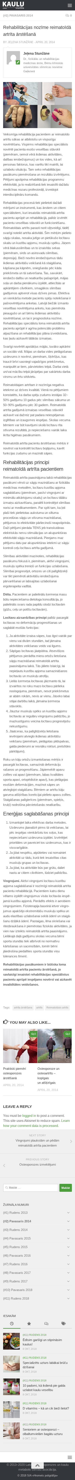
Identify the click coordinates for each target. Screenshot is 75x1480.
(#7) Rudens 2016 (15, 1264)
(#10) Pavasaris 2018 (17, 1290)
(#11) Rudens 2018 (16, 1298)
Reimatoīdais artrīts (57, 1007)
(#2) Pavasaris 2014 (18, 15)
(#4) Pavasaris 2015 (17, 1238)
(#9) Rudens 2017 (15, 1281)
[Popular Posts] (29, 1324)
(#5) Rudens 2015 (15, 1247)
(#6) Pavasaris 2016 (17, 1255)
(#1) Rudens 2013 (15, 1212)
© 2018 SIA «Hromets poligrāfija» (38, 1475)
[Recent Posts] (11, 1324)
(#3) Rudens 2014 (15, 1230)
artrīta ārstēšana (23, 1007)
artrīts (39, 1007)
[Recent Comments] (46, 1324)
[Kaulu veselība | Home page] (17, 5)
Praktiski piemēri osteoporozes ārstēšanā (14, 1073)
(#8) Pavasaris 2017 (17, 1272)
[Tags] (63, 1324)
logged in (29, 1115)
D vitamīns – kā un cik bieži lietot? (46, 1408)
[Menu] (70, 5)
